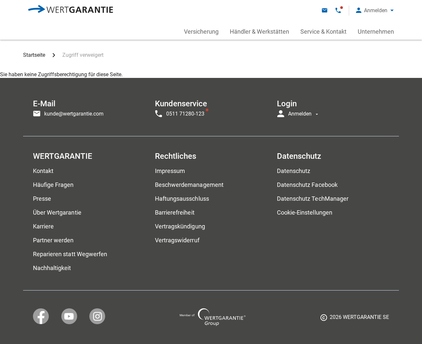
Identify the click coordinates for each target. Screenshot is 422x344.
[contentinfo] (354, 319)
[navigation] (211, 107)
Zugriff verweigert (83, 55)
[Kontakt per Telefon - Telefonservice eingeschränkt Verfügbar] (338, 10)
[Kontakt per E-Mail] (324, 10)
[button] (375, 10)
